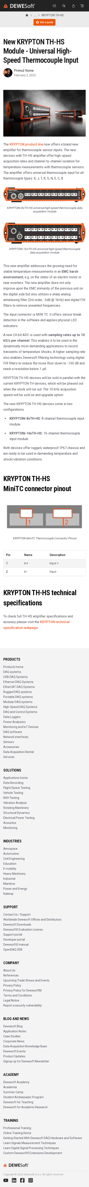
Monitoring (10, 827)
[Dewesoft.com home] (19, 6)
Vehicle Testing (13, 792)
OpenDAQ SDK (12, 949)
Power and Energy (15, 888)
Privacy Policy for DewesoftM (22, 990)
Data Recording (13, 782)
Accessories (11, 747)
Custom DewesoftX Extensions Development (32, 1153)
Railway (8, 893)
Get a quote (46, 22)
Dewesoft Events (14, 1051)
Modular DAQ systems (17, 702)
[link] (53, 15)
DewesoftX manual (16, 944)
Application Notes (14, 1031)
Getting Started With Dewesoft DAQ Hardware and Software (42, 1138)
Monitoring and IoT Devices (20, 727)
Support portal (12, 934)
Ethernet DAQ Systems (18, 682)
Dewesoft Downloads (17, 924)
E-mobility (9, 868)
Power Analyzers (14, 722)
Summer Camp (13, 1092)
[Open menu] (82, 6)
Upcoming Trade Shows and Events (26, 980)
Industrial (9, 878)
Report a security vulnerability (22, 1005)
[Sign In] (73, 6)
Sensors (8, 742)
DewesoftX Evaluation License (23, 929)
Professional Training (17, 1128)
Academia (10, 1087)
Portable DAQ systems (18, 697)
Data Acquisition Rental (18, 752)
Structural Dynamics (16, 812)
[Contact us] (54, 6)
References (11, 975)
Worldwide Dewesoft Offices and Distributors (32, 919)
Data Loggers (12, 717)
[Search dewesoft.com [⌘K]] (64, 6)
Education (9, 863)
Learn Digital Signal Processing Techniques (31, 1148)
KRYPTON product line (26, 144)
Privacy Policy (12, 985)
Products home (13, 667)
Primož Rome (24, 71)
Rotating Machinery (16, 807)
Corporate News (13, 1041)
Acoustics (9, 822)
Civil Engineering (14, 858)
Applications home (15, 777)
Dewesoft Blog (13, 1026)
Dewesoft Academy (16, 1082)
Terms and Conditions (17, 995)
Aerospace (10, 848)
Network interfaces (15, 737)
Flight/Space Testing (16, 787)
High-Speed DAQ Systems (20, 707)
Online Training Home (17, 1133)
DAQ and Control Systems (20, 712)
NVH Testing (11, 797)
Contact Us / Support (17, 914)
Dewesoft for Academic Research (25, 1107)
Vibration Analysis (15, 802)
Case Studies (11, 1036)
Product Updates (14, 1056)
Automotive (11, 853)
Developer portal (14, 939)
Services (8, 757)
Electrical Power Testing (19, 817)
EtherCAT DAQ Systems (19, 687)
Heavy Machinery (14, 873)
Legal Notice (11, 1000)
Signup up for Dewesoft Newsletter (26, 1061)
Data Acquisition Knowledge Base (25, 1046)
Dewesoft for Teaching (18, 1102)
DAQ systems (12, 672)
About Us (9, 970)
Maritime (9, 883)
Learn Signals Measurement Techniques (29, 1143)
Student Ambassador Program (23, 1097)
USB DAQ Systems (15, 677)
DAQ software (12, 732)
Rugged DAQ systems (17, 692)
